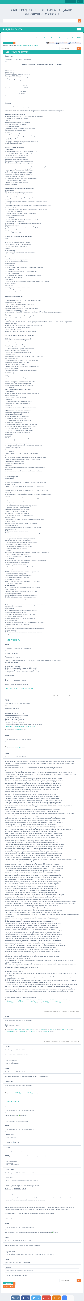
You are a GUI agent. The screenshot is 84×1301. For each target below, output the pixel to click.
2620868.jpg (21, 1002)
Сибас (7, 1046)
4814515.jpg (46, 1002)
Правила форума (65, 38)
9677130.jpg (42, 1029)
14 (33, 1227)
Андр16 (19, 45)
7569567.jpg (29, 1000)
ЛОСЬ (7, 645)
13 (33, 1173)
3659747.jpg (46, 1031)
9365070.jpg (53, 1000)
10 (33, 1110)
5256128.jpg (34, 1002)
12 (33, 1151)
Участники (54, 38)
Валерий (8, 1107)
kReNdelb (26, 45)
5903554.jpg (41, 1000)
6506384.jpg (18, 747)
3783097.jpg (22, 1031)
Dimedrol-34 (9, 1169)
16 (30, 1262)
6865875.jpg (65, 1029)
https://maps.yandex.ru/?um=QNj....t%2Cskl (19, 688)
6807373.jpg (10, 1002)
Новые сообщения (43, 38)
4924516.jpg (65, 1000)
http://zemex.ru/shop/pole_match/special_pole (20, 726)
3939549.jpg (29, 1029)
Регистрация (70, 2)
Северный (9, 56)
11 (33, 1129)
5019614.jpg (58, 1002)
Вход (79, 2)
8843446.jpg (30, 1092)
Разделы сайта (12, 29)
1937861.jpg (18, 1029)
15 (30, 1240)
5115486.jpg (18, 729)
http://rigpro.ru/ (13, 640)
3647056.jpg (18, 1092)
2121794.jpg (18, 1000)
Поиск (74, 38)
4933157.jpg (34, 1031)
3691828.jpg (10, 1031)
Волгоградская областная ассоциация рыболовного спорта (42, 12)
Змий (7, 1237)
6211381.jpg (53, 1029)
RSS (78, 38)
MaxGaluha (34, 45)
